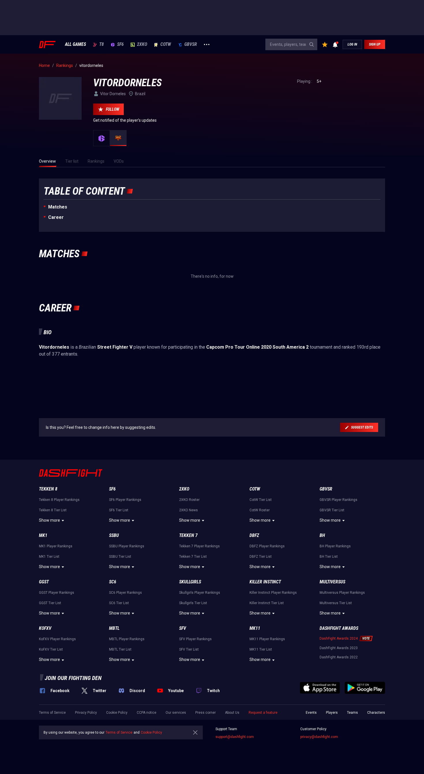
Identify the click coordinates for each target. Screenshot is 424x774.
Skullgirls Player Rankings (199, 593)
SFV (182, 628)
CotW (165, 44)
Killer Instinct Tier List (266, 603)
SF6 (120, 44)
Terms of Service (52, 713)
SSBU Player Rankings (126, 546)
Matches (57, 207)
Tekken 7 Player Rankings (199, 546)
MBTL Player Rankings (127, 639)
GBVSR (190, 44)
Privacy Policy (86, 713)
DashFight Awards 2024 (339, 638)
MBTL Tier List (120, 649)
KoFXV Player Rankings (57, 639)
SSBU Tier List (120, 557)
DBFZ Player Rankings (267, 546)
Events (311, 713)
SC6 (112, 582)
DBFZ (254, 535)
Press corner (205, 713)
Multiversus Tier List (336, 603)
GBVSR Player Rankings (338, 500)
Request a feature (263, 713)
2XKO (142, 44)
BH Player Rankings (335, 546)
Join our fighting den (73, 678)
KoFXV (45, 628)
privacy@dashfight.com (319, 737)
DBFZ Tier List (260, 557)
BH (322, 535)
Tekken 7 (188, 535)
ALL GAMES (75, 44)
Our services (176, 713)
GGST (44, 582)
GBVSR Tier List (332, 510)
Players (332, 713)
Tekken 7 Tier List (193, 557)
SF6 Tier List (118, 510)
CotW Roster (259, 510)
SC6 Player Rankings (125, 593)
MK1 (43, 535)
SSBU (114, 535)
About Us (232, 713)
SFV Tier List (189, 649)
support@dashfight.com (234, 737)
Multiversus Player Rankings (342, 593)
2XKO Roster (189, 500)
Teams (352, 713)
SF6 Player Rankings (125, 500)
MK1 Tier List (49, 557)
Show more (49, 520)
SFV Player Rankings (195, 639)
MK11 (254, 628)
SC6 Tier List (119, 603)
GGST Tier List (50, 603)
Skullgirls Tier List (193, 603)
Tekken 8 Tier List (53, 510)
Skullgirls (190, 582)
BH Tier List (329, 557)
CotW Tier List (260, 500)
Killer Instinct (265, 582)
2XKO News (188, 510)
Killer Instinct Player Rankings (273, 593)
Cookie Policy (116, 713)
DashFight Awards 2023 (339, 648)
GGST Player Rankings (56, 593)
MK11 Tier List (260, 649)
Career (56, 217)
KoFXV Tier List (51, 649)
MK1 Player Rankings (55, 546)
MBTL (114, 628)
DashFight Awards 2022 (339, 657)
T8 (101, 44)
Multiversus (332, 582)
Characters (376, 713)
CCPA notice (146, 713)
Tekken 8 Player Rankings (59, 500)
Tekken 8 (48, 489)
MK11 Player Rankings (267, 639)
